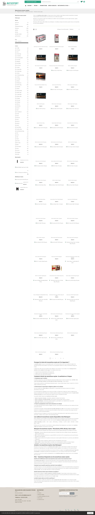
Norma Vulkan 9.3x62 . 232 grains (56, 218)
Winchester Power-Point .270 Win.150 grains (56, 65)
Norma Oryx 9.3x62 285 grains (72, 199)
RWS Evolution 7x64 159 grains (72, 85)
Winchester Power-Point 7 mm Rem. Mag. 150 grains (72, 257)
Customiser (41, 293)
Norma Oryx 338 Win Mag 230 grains (72, 294)
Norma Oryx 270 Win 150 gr (56, 85)
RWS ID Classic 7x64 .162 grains (56, 104)
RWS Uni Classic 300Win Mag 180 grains (56, 333)
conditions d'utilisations (72, 496)
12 (60, 358)
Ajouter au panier (72, 45)
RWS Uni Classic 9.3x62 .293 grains (72, 161)
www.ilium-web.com (36, 510)
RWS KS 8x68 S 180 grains (41, 237)
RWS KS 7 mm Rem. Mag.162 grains (40, 275)
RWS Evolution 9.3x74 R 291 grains (56, 142)
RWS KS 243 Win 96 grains (72, 46)
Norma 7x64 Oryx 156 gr (40, 123)
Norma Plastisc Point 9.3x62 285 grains (56, 199)
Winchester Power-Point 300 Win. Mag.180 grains (72, 314)
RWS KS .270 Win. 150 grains (72, 65)
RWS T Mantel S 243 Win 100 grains (40, 65)
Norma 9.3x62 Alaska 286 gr (40, 199)
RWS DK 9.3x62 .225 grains (72, 180)
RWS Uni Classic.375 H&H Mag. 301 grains (56, 352)
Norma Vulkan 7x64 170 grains (56, 123)
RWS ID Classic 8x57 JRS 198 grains (72, 237)
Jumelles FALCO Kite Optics (27, 182)
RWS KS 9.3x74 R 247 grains (72, 142)
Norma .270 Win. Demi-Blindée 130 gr (41, 85)
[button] (30, 5)
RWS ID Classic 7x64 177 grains (72, 104)
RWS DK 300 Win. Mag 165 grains (72, 333)
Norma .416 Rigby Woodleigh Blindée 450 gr (40, 294)
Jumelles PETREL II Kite (24, 187)
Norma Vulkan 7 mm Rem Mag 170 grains (72, 275)
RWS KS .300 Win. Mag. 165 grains (40, 352)
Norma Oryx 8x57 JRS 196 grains (57, 256)
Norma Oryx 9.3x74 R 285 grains (41, 161)
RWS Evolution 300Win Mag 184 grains (40, 333)
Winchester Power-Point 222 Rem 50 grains (56, 46)
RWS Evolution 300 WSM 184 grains (56, 314)
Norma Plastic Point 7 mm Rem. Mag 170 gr (56, 275)
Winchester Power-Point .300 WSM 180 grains (40, 314)
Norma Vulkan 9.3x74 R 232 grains (56, 161)
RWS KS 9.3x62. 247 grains (56, 180)
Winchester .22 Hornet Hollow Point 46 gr (41, 46)
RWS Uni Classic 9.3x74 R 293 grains (40, 142)
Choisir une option (40, 45)
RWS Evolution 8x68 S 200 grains (72, 218)
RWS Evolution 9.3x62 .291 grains (40, 180)
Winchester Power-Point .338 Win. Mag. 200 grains (56, 295)
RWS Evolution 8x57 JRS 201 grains (56, 237)
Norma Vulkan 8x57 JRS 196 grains (40, 256)
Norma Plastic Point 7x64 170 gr (72, 123)
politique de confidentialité (63, 496)
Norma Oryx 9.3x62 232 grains (40, 218)
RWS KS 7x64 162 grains (40, 104)
